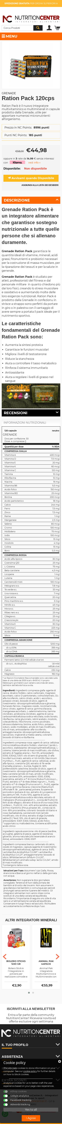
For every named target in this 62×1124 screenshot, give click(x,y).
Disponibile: (11, 168)
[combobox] (22, 28)
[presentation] (5, 957)
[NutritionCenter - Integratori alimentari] (31, 18)
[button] (29, 992)
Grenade (9, 93)
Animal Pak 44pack (46, 962)
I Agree (31, 1118)
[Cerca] (38, 28)
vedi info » (34, 162)
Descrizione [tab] (17, 200)
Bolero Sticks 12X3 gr (15, 962)
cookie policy (30, 1071)
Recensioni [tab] (15, 413)
